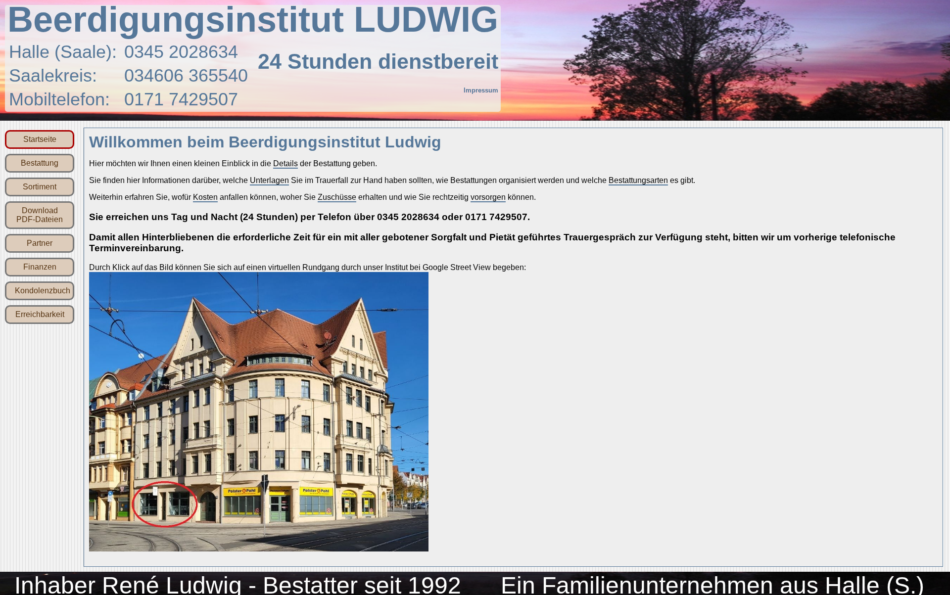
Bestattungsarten (638, 185)
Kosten (205, 201)
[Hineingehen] (258, 553)
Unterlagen (269, 185)
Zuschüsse (337, 201)
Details (285, 168)
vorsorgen (488, 201)
